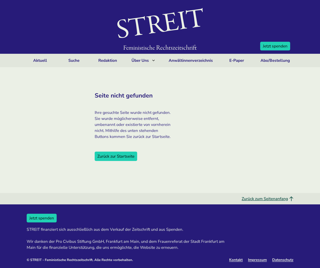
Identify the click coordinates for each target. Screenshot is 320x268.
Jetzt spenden (275, 46)
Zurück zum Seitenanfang (265, 198)
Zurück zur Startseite (115, 156)
